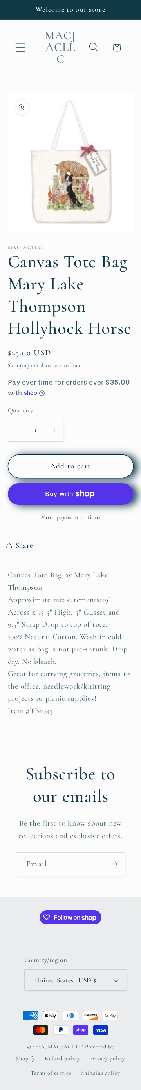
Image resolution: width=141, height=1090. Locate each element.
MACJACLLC (65, 1046)
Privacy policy (107, 1058)
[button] (20, 47)
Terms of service (51, 1073)
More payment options (71, 517)
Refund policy (62, 1058)
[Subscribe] (114, 864)
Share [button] (24, 545)
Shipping (18, 365)
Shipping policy (100, 1073)
